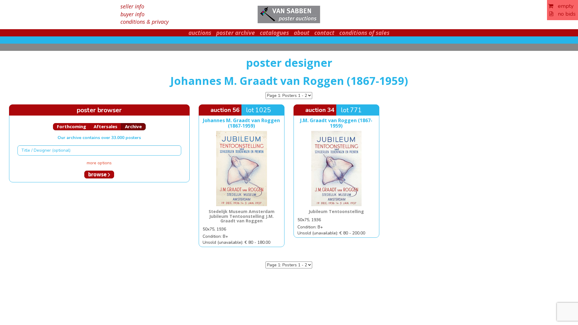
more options (99, 163)
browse (98, 174)
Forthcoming (71, 126)
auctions (199, 32)
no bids (564, 13)
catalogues (274, 32)
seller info (132, 6)
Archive (133, 126)
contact (324, 32)
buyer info (132, 14)
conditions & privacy (144, 21)
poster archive (235, 32)
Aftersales (105, 126)
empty (563, 6)
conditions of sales (364, 32)
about (301, 32)
